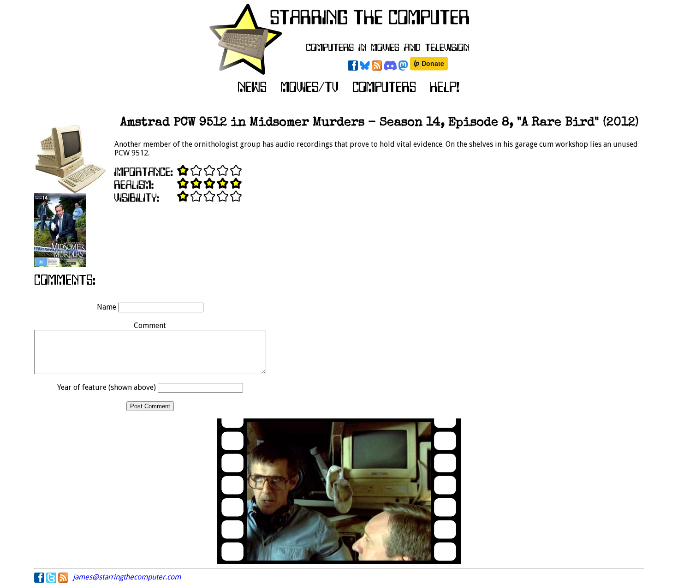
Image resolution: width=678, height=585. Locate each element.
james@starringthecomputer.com (127, 577)
